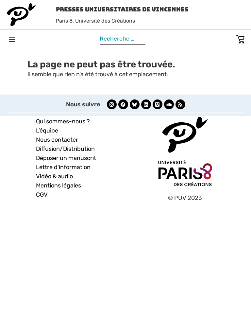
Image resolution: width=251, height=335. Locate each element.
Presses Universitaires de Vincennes (122, 9)
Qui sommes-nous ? (63, 121)
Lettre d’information (63, 167)
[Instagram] (112, 104)
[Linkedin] (146, 104)
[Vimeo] (157, 104)
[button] (12, 39)
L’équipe (47, 130)
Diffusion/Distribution (65, 148)
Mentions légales (58, 185)
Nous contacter (57, 139)
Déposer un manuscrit (66, 158)
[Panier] (240, 38)
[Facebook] (123, 104)
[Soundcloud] (169, 104)
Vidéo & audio (54, 176)
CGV (42, 194)
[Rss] (180, 104)
